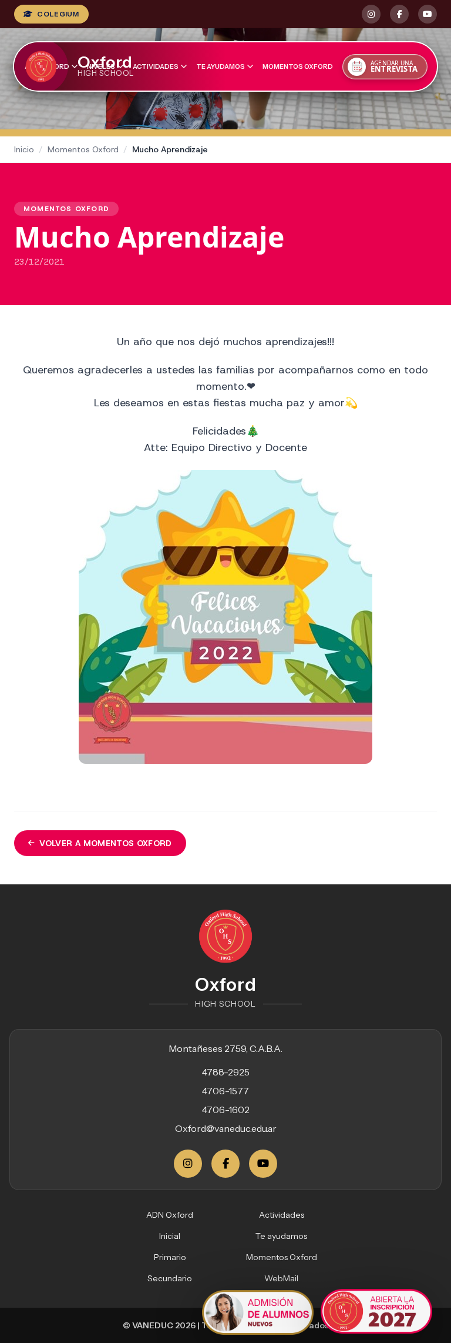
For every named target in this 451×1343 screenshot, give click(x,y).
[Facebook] (225, 1164)
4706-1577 (225, 1091)
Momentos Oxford (297, 66)
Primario (170, 1257)
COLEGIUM (58, 13)
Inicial (169, 1236)
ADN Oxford (169, 1215)
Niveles (101, 66)
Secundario (169, 1278)
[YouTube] (263, 1164)
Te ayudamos (220, 66)
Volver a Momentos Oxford (105, 843)
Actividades (156, 66)
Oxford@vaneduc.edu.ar (226, 1128)
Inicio (24, 149)
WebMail (281, 1278)
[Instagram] (188, 1164)
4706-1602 (226, 1109)
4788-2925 (226, 1072)
